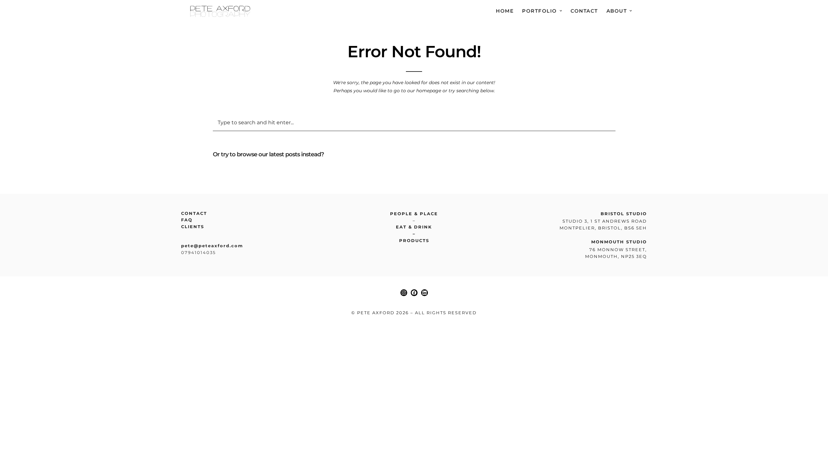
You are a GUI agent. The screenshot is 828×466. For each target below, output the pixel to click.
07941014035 (198, 252)
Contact (584, 11)
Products (414, 240)
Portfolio (539, 11)
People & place (414, 213)
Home (505, 11)
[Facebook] (414, 292)
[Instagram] (403, 292)
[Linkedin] (424, 292)
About (616, 11)
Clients (192, 226)
